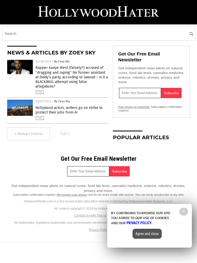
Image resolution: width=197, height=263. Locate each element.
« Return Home (29, 134)
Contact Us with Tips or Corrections (98, 215)
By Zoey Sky (62, 61)
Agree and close (147, 234)
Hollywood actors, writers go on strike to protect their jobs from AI (69, 110)
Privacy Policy (98, 230)
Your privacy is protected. (134, 106)
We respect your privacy (72, 194)
